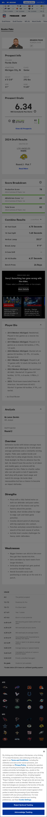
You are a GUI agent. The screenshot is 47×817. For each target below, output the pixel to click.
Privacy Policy (20, 765)
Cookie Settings (25, 800)
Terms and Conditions (19, 760)
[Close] (44, 751)
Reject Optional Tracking (23, 805)
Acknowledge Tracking (23, 812)
